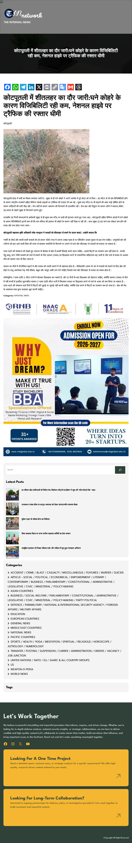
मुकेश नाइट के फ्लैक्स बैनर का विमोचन (36, 519)
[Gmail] (71, 87)
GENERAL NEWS (20, 623)
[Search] (120, 470)
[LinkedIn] (31, 87)
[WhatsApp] (15, 87)
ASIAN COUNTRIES (22, 591)
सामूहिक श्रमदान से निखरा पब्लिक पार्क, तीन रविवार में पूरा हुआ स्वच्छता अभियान (51, 548)
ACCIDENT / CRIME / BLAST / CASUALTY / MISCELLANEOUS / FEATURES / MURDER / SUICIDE (67, 572)
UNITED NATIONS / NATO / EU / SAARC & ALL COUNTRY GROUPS (50, 660)
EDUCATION (18, 614)
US (12, 664)
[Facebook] (7, 87)
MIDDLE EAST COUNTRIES (26, 628)
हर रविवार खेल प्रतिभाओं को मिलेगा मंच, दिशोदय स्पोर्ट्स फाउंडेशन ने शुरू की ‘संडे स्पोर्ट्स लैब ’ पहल (58, 490)
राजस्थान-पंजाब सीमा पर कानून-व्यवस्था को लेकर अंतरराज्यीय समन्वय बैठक (50, 505)
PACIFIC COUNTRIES (23, 637)
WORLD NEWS (19, 674)
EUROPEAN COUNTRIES (25, 619)
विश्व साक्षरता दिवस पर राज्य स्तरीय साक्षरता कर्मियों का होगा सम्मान (46, 534)
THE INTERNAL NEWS (17, 22)
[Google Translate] (63, 87)
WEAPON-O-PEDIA (22, 669)
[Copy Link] (55, 87)
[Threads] (78, 87)
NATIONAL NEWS (21, 296)
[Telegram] (23, 87)
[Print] (47, 87)
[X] (39, 87)
